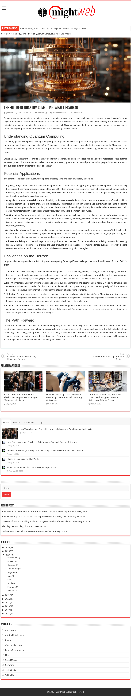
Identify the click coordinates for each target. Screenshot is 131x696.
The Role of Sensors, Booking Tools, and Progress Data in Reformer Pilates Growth (105, 397)
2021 (7, 602)
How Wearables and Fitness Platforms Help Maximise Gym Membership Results (21, 397)
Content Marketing (13, 645)
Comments (29, 422)
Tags (40, 422)
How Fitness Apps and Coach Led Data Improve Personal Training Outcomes (53, 28)
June (10, 576)
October (11, 565)
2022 (7, 599)
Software (9, 665)
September (13, 568)
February (12, 587)
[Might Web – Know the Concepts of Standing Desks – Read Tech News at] (65, 11)
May (9, 579)
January (11, 591)
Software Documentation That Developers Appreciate (31, 467)
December (12, 557)
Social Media (11, 660)
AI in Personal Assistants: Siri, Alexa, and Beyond (21, 356)
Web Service (10, 675)
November (12, 561)
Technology (15, 34)
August (11, 572)
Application (10, 630)
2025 (7, 551)
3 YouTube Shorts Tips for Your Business (108, 356)
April (10, 583)
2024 (8, 555)
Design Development (14, 650)
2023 (7, 595)
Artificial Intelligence (14, 635)
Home (5, 34)
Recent (6, 422)
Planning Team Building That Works (23, 459)
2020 (7, 606)
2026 (7, 547)
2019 (7, 610)
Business (9, 640)
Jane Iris (9, 113)
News (7, 655)
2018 (7, 613)
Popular (16, 422)
